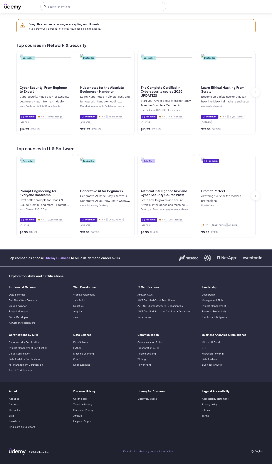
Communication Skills (149, 342)
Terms (205, 415)
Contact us (15, 410)
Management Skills (213, 300)
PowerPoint (144, 364)
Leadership (208, 294)
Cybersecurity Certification (24, 342)
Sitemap (206, 410)
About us (14, 398)
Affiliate (77, 415)
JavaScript (79, 300)
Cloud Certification (19, 353)
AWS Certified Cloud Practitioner (156, 300)
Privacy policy (209, 404)
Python (77, 348)
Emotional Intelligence (214, 317)
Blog (11, 415)
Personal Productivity (214, 311)
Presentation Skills (148, 348)
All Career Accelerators (22, 322)
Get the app (80, 398)
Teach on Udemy (82, 404)
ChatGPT (78, 359)
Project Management (214, 306)
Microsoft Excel (211, 342)
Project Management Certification (28, 348)
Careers (13, 404)
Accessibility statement (215, 398)
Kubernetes (144, 317)
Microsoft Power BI (213, 353)
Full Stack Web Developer (23, 300)
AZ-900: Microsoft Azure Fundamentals (160, 306)
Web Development (84, 294)
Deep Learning (81, 364)
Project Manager (18, 311)
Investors (14, 421)
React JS (78, 306)
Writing (141, 359)
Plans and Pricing (83, 410)
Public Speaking (146, 353)
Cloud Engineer (18, 306)
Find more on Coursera (22, 426)
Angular (77, 311)
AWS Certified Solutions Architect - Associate (163, 311)
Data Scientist (17, 294)
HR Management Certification (26, 364)
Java (75, 317)
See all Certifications (20, 370)
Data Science (80, 342)
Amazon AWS (145, 294)
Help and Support (83, 421)
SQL (204, 348)
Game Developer (18, 317)
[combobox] (103, 6)
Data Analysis (209, 359)
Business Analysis (212, 364)
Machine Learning (83, 353)
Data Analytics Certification (24, 359)
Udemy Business (57, 258)
